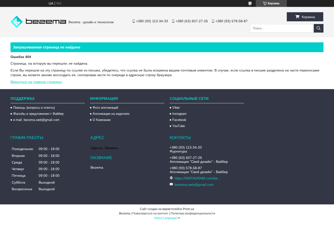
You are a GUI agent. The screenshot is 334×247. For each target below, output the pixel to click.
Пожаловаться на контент (150, 213)
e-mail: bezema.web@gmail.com (36, 120)
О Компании (102, 120)
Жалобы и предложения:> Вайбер (38, 114)
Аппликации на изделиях (111, 114)
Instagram (179, 114)
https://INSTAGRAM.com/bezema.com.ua (198, 178)
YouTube (178, 126)
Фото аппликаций (105, 107)
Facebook (179, 120)
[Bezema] (38, 27)
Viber (176, 107)
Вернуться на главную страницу (36, 82)
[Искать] (318, 28)
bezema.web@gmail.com (194, 185)
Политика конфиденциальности (193, 213)
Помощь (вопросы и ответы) (34, 107)
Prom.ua (188, 209)
